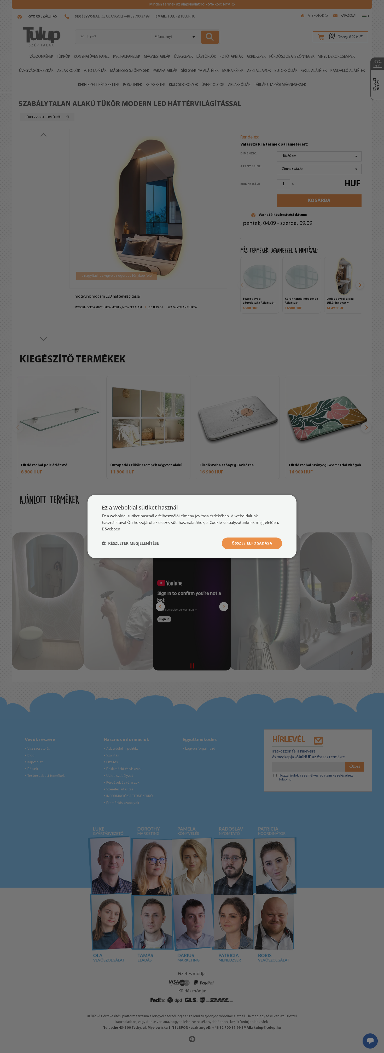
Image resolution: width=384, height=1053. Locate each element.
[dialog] (192, 526)
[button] (130, 543)
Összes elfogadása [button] (252, 543)
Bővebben (111, 528)
